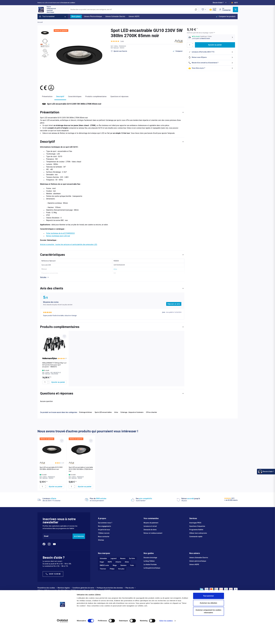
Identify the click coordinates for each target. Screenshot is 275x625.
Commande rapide (195, 536)
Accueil (40, 22)
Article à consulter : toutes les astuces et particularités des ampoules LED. (68, 244)
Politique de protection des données (110, 588)
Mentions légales (64, 588)
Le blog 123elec (149, 561)
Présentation (47, 96)
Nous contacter (103, 536)
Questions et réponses (119, 96)
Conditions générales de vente (83, 588)
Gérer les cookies (166, 621)
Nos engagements (104, 526)
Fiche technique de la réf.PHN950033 (60, 233)
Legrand (113, 558)
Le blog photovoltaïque (152, 568)
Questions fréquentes (197, 526)
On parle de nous (104, 529)
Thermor (103, 569)
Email (46, 536)
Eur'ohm (132, 558)
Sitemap (101, 540)
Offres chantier (151, 412)
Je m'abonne (79, 536)
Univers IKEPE (194, 564)
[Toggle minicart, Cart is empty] (235, 9)
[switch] (112, 620)
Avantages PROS (195, 522)
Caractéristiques (74, 96)
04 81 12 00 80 (55, 574)
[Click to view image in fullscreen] (79, 55)
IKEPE (110, 562)
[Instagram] (49, 544)
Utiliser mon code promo (198, 533)
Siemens (123, 565)
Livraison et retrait (150, 526)
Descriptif (60, 96)
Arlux (116, 412)
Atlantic (118, 562)
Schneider (103, 558)
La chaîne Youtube (150, 564)
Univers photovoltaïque (197, 561)
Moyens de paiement (151, 522)
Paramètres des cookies (46, 588)
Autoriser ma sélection (208, 603)
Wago (115, 565)
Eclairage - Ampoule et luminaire (132, 412)
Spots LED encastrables (103, 412)
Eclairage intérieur (85, 412)
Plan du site (129, 588)
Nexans (122, 558)
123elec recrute (103, 533)
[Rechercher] (196, 9)
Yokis (132, 565)
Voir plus (121, 569)
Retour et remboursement (153, 533)
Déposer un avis (173, 304)
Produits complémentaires (96, 96)
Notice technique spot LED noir (58, 236)
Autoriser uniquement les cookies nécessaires (208, 611)
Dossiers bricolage (150, 557)
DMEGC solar (104, 565)
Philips (112, 569)
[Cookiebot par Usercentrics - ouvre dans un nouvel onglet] (62, 620)
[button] (117, 41)
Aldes (127, 562)
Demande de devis (150, 529)
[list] (112, 358)
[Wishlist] (204, 9)
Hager (102, 562)
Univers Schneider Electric (198, 557)
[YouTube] (54, 544)
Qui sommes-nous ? (105, 522)
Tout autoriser (208, 596)
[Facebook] (44, 544)
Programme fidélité (196, 529)
